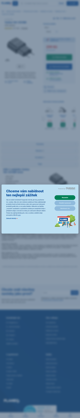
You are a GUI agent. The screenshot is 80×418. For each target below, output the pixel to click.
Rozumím (65, 197)
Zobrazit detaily (12, 218)
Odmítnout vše (65, 208)
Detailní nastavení (65, 203)
